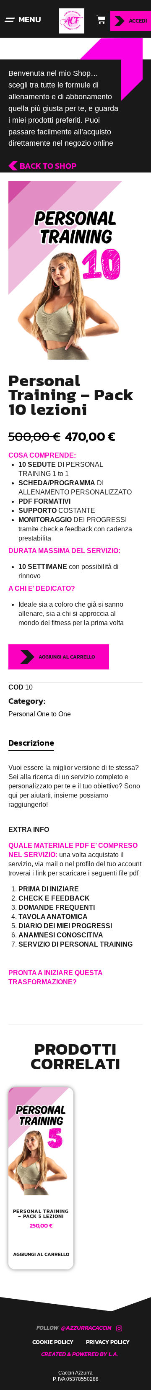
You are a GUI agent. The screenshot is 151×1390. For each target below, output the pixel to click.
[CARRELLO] (97, 19)
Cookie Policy (52, 1342)
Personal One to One (39, 714)
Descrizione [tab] (31, 742)
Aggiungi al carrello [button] (41, 1255)
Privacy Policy (108, 1342)
